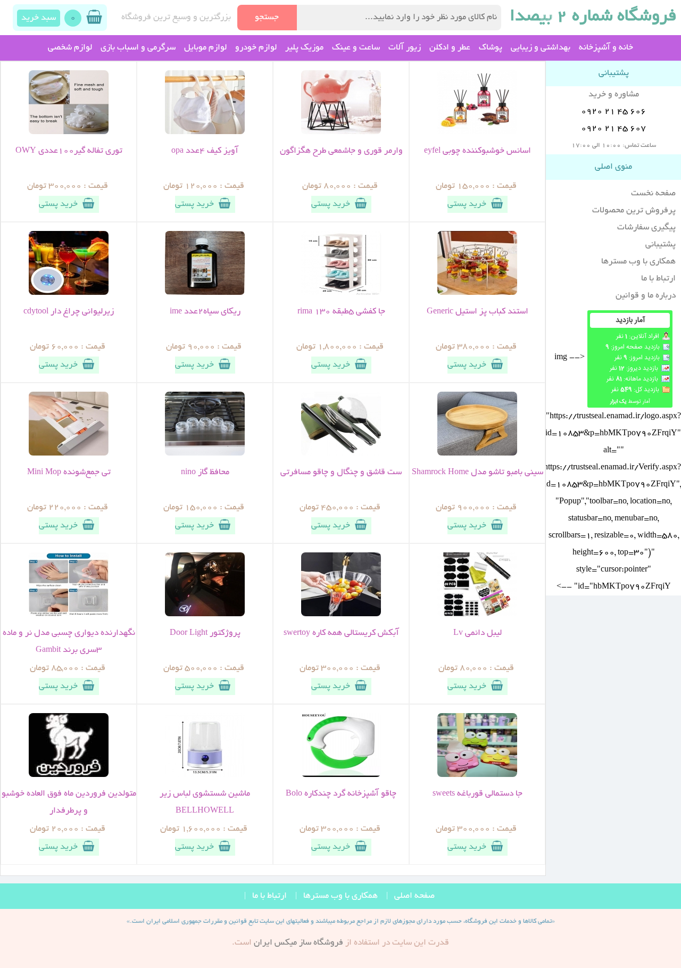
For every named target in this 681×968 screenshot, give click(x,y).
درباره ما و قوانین (646, 296)
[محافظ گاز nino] (205, 454)
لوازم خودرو (256, 48)
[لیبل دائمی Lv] (477, 614)
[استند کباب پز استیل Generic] (477, 293)
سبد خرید (38, 18)
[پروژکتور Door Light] (205, 614)
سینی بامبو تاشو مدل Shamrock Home (477, 472)
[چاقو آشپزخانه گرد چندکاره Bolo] (341, 775)
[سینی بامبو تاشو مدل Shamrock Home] (477, 454)
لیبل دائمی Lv (477, 633)
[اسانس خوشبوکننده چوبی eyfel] (477, 132)
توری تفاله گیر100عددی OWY (68, 151)
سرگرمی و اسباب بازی (138, 48)
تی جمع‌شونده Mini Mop (69, 472)
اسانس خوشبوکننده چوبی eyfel (477, 151)
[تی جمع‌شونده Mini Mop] (69, 454)
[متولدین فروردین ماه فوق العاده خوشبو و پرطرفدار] (69, 775)
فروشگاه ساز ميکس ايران (298, 943)
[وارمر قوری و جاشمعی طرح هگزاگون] (341, 132)
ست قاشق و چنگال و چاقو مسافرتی (341, 472)
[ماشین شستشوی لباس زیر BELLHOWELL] (205, 775)
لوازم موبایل (205, 48)
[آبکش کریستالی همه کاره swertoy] (341, 614)
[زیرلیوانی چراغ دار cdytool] (69, 293)
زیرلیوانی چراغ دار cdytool (68, 312)
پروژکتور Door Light (205, 633)
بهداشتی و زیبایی (540, 48)
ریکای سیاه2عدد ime (205, 312)
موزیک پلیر (304, 48)
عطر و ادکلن (449, 48)
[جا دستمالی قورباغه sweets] (477, 775)
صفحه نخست (653, 193)
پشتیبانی (660, 245)
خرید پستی (466, 204)
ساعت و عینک (356, 48)
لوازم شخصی (70, 48)
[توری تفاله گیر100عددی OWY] (69, 132)
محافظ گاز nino (205, 472)
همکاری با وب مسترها (638, 262)
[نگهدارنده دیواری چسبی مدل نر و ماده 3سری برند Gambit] (69, 614)
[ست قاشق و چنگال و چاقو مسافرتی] (341, 454)
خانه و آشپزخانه (606, 48)
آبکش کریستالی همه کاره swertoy (341, 633)
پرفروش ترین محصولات (634, 210)
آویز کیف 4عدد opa (204, 151)
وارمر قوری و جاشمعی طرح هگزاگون (341, 151)
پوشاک (490, 48)
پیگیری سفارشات (646, 228)
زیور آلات (404, 48)
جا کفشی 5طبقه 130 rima (341, 312)
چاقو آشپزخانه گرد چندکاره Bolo (341, 794)
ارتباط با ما (658, 279)
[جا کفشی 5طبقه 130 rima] (341, 293)
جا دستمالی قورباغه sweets (477, 794)
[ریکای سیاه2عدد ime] (205, 293)
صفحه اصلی (414, 896)
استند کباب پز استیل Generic (477, 312)
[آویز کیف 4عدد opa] (205, 132)
